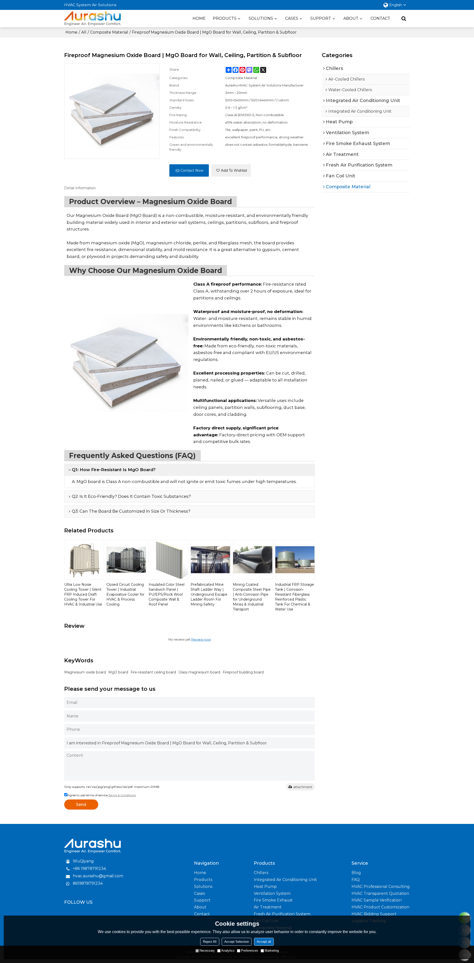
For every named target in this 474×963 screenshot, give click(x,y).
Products (225, 18)
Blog (356, 872)
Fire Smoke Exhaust (273, 900)
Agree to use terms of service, (101, 795)
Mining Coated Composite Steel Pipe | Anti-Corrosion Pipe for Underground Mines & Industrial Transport (252, 596)
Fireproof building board (243, 672)
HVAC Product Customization (380, 907)
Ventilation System (272, 893)
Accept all (264, 941)
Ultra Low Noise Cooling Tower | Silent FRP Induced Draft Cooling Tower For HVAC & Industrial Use (83, 594)
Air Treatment (268, 907)
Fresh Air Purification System (282, 914)
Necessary (207, 950)
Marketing (272, 950)
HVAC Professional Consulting (381, 886)
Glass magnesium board (199, 672)
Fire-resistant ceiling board (153, 672)
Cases (291, 18)
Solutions (261, 18)
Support (320, 18)
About (350, 18)
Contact (380, 18)
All (83, 32)
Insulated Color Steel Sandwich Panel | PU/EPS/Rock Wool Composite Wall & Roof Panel (166, 594)
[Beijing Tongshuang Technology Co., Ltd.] (92, 18)
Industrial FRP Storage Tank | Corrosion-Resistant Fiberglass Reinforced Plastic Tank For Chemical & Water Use (294, 596)
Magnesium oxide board (85, 672)
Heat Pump (265, 886)
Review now (201, 639)
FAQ (356, 879)
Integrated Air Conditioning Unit (285, 879)
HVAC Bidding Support (374, 914)
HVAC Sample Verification (377, 900)
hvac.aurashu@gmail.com (98, 876)
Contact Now (191, 170)
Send (81, 804)
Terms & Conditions (122, 795)
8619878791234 (88, 883)
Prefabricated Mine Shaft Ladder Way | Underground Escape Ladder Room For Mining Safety (209, 594)
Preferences (249, 950)
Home (199, 18)
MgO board (118, 672)
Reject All (210, 941)
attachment (302, 787)
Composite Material (109, 32)
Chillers (261, 872)
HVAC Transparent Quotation (380, 893)
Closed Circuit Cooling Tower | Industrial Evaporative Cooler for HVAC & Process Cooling (125, 594)
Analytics (228, 950)
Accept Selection (236, 941)
